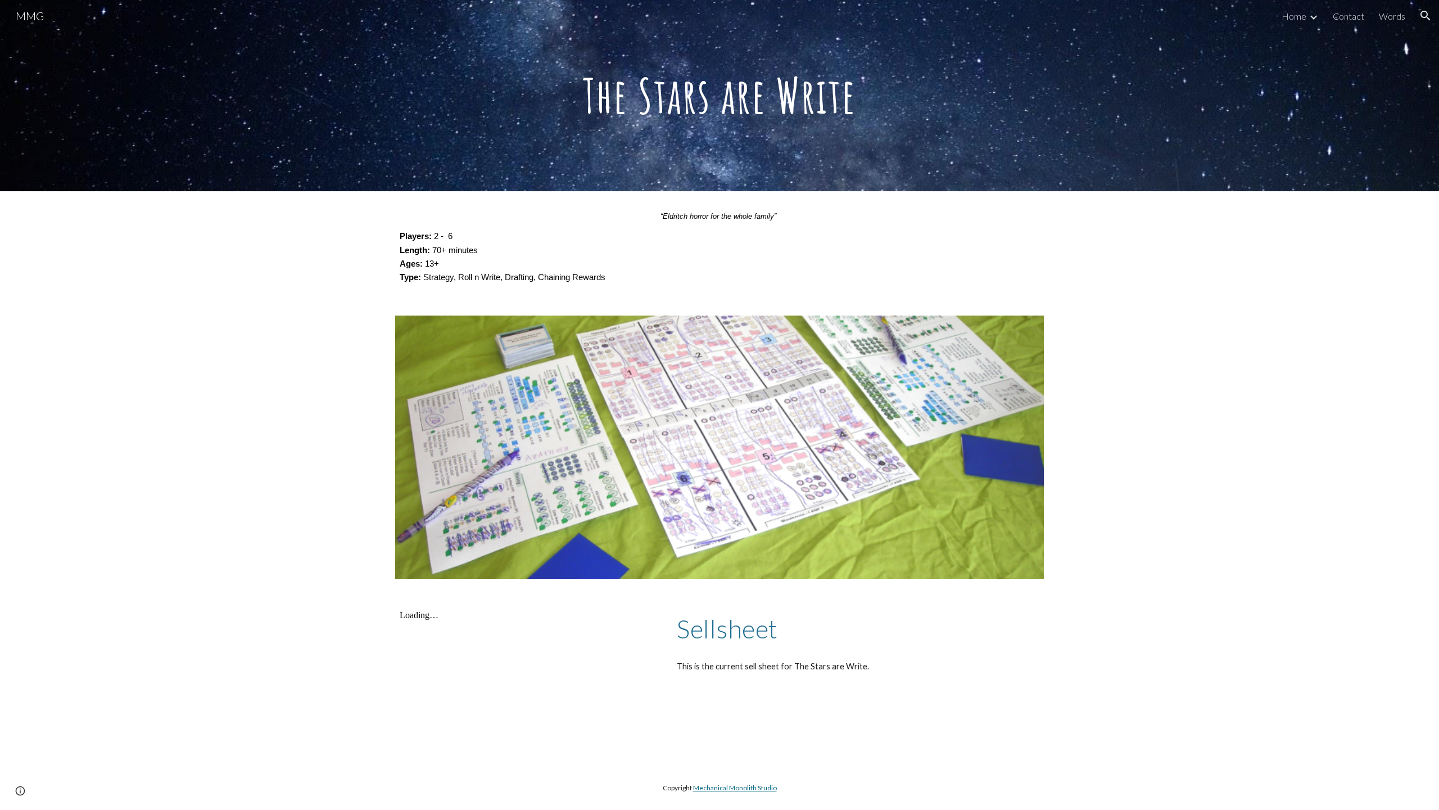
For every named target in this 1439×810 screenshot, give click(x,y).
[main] (719, 95)
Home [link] (1294, 16)
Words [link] (1392, 16)
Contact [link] (1348, 16)
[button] (1425, 15)
